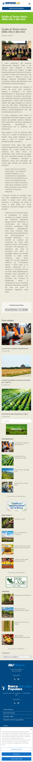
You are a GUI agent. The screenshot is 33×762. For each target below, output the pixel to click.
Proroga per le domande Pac (22, 595)
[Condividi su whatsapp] (17, 309)
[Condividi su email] (26, 309)
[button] (29, 3)
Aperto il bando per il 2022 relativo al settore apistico (22, 546)
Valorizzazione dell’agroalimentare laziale (22, 636)
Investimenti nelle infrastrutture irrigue (15, 414)
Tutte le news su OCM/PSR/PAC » (16, 648)
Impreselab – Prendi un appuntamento (13, 719)
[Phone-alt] (14, 679)
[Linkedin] (18, 679)
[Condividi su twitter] (9, 309)
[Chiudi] (31, 729)
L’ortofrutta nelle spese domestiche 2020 (21, 560)
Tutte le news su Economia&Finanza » (16, 496)
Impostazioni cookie (16, 749)
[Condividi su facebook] (6, 309)
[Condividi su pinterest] (23, 309)
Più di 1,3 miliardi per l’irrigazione (20, 533)
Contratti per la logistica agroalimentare (15, 348)
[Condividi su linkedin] (12, 309)
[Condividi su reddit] (15, 309)
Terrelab (5, 725)
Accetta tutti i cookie (16, 758)
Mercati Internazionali (9, 713)
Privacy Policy (16, 675)
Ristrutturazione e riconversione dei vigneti (21, 609)
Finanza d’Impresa (8, 709)
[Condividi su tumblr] (20, 309)
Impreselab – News (8, 716)
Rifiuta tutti (16, 754)
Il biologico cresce (19, 519)
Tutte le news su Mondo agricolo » (16, 572)
